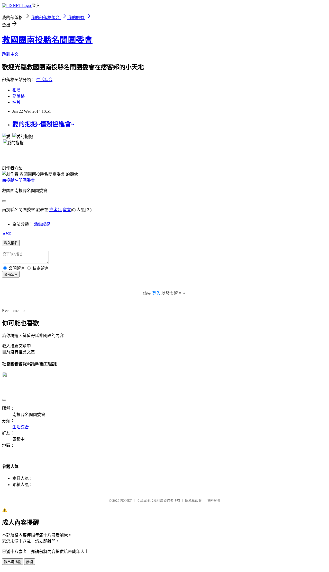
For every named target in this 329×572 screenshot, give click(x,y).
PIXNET (126, 500)
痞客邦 (55, 209)
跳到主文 (10, 54)
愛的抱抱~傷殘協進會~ (43, 124)
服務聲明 (213, 500)
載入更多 (10, 243)
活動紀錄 (42, 224)
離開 (29, 562)
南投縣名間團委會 (18, 180)
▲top (6, 233)
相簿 (16, 90)
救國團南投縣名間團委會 (47, 40)
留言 (67, 209)
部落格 (18, 96)
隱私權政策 (193, 500)
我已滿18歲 (12, 562)
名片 (16, 102)
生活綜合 (44, 79)
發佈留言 (10, 274)
